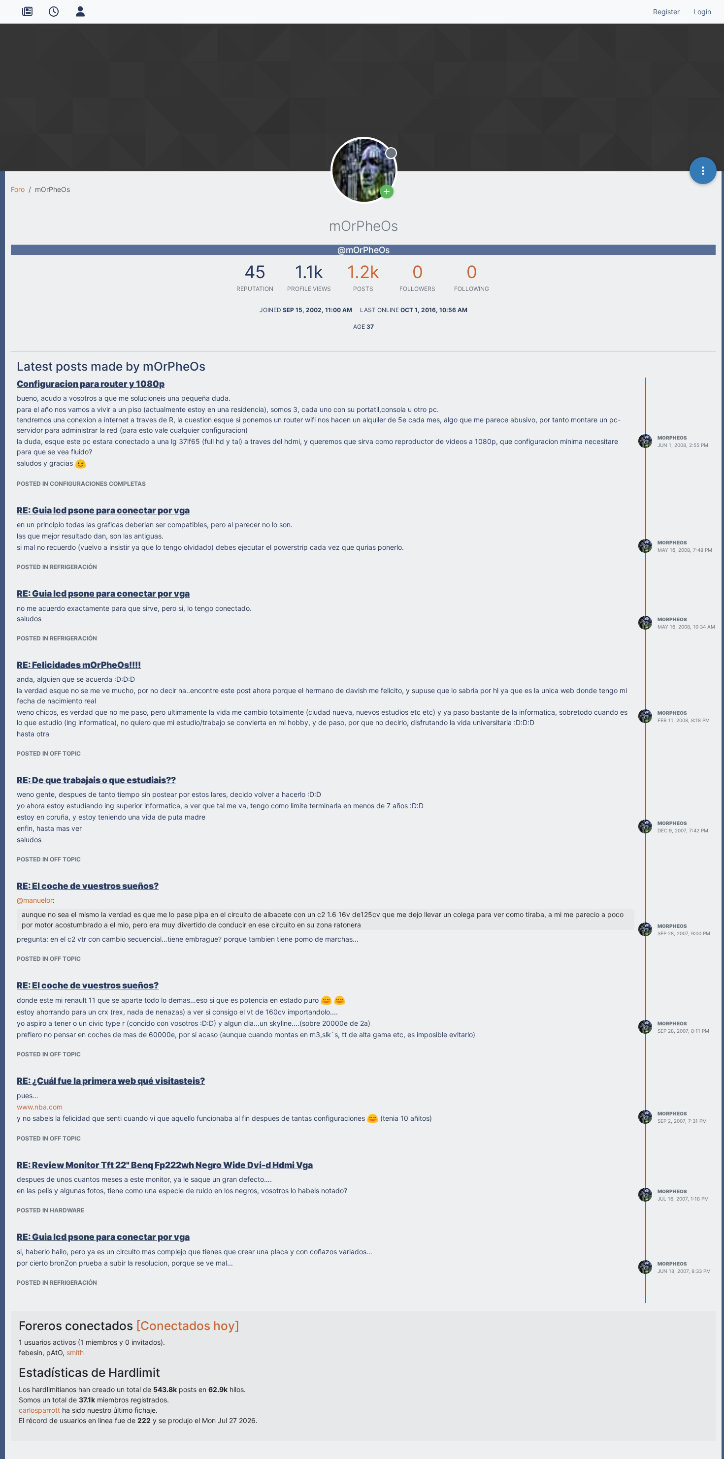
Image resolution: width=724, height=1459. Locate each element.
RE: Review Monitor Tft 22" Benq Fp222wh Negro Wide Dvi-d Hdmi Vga (165, 1165)
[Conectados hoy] (187, 1325)
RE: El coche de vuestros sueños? (88, 886)
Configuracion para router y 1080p (91, 384)
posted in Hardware (50, 1210)
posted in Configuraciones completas (81, 483)
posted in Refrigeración (57, 567)
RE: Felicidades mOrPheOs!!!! (79, 665)
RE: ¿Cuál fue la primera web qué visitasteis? (111, 1081)
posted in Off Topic (49, 753)
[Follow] (387, 191)
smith (75, 1352)
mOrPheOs (672, 438)
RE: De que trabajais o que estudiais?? (96, 780)
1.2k (363, 271)
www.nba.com (40, 1107)
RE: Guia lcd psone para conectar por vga (103, 510)
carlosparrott (39, 1410)
